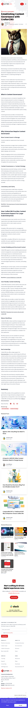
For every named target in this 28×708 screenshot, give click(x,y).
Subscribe (4, 636)
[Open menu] (25, 4)
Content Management (8, 11)
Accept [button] (20, 705)
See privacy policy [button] (11, 701)
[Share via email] (17, 404)
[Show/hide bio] (26, 24)
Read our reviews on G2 (6, 688)
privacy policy (10, 632)
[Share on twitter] (14, 404)
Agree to (8, 632)
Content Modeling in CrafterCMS (14, 277)
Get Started (14, 597)
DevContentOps (5, 354)
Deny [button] (7, 705)
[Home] (6, 4)
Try (22, 4)
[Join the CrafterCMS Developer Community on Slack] (14, 609)
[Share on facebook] (10, 404)
